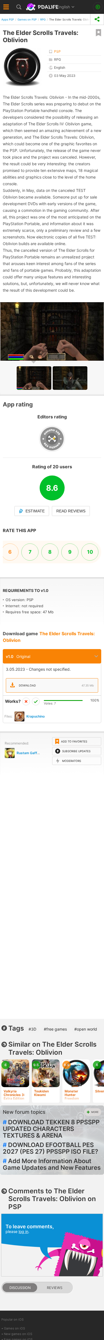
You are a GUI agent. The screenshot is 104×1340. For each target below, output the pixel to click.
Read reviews (70, 511)
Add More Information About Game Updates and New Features (52, 1164)
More (94, 1111)
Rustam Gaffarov (30, 753)
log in (23, 1231)
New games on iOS (18, 1334)
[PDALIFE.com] (42, 7)
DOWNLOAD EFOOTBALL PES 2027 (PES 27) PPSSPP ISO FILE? (50, 1148)
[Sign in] (98, 7)
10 (90, 552)
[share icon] (97, 19)
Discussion (20, 1288)
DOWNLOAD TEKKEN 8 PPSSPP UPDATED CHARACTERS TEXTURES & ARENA (51, 1129)
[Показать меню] (6, 7)
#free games (55, 1029)
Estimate (35, 511)
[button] (70, 378)
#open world (85, 1029)
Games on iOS (14, 1328)
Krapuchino (35, 716)
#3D (32, 1029)
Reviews (54, 1288)
